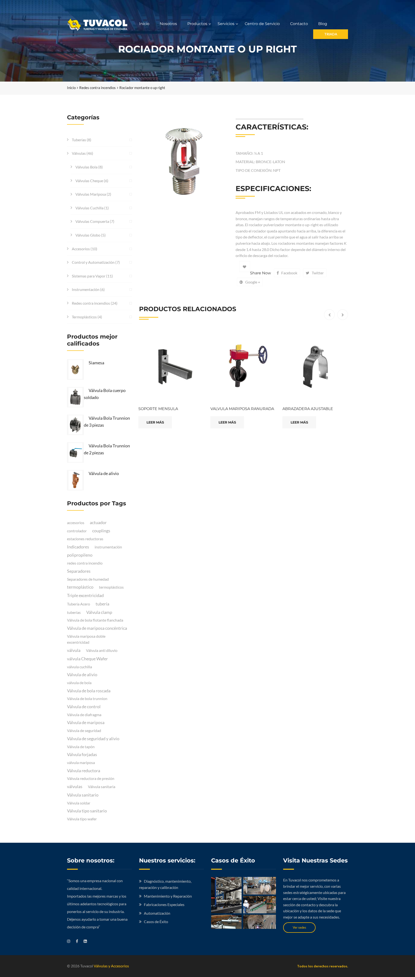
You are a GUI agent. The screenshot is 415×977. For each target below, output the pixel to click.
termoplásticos (111, 587)
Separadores (79, 571)
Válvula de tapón (81, 746)
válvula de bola (79, 682)
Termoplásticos (84, 317)
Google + (252, 282)
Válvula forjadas (82, 754)
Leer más (155, 422)
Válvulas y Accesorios (111, 966)
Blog (322, 23)
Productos (197, 23)
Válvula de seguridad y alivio (93, 738)
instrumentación (108, 547)
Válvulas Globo (87, 235)
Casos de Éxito (156, 921)
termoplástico (80, 587)
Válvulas (79, 153)
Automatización (157, 913)
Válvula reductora (83, 770)
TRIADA (330, 34)
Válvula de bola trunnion (87, 698)
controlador (77, 530)
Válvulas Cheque (89, 180)
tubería (102, 603)
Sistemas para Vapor (88, 276)
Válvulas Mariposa (90, 194)
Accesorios (81, 248)
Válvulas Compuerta (92, 221)
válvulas (74, 786)
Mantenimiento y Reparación (168, 896)
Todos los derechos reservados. (322, 966)
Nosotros (168, 23)
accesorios (75, 522)
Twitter (318, 272)
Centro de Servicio (262, 23)
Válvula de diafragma (84, 714)
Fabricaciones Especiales (164, 904)
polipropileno (79, 555)
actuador (98, 522)
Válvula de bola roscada (88, 690)
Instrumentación (85, 289)
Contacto (299, 23)
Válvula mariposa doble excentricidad (86, 639)
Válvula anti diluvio (101, 650)
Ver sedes (299, 927)
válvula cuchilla (79, 666)
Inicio (144, 23)
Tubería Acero (78, 604)
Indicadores (78, 546)
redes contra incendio (85, 563)
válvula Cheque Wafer (87, 658)
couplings (101, 530)
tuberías (74, 612)
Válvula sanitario (82, 794)
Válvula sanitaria (101, 786)
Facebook (289, 272)
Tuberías (79, 139)
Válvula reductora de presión (90, 778)
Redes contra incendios (97, 87)
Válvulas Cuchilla (89, 208)
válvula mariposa (81, 762)
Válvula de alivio (82, 674)
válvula (73, 650)
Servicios (226, 23)
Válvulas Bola (86, 167)
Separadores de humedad (88, 579)
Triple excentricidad (85, 595)
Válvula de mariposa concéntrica (97, 628)
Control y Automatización (93, 262)
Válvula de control (84, 706)
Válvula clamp (99, 612)
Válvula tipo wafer (82, 818)
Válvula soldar (78, 803)
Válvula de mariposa (85, 722)
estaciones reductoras (85, 538)
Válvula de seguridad (84, 730)
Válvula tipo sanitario (87, 810)
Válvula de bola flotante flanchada (95, 620)
